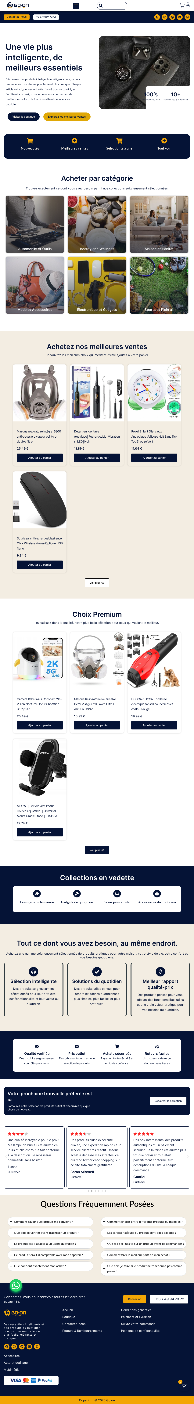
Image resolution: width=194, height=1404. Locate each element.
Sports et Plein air (159, 310)
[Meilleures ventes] (74, 141)
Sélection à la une (119, 148)
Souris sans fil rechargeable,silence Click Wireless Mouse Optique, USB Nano (40, 543)
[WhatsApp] (16, 1285)
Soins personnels (117, 902)
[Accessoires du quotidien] (157, 893)
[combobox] (112, 6)
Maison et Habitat (159, 249)
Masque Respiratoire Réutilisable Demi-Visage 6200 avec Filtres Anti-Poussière (95, 704)
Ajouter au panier (39, 457)
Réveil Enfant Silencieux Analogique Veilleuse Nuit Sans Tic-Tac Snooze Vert (154, 436)
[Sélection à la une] (119, 141)
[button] (76, 6)
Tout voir (164, 148)
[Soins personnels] (117, 893)
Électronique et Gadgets (97, 310)
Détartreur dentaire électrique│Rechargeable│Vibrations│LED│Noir (97, 436)
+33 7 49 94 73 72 (169, 1299)
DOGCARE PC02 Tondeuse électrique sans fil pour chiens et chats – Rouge (152, 704)
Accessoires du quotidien (157, 902)
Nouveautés (30, 148)
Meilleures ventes (74, 148)
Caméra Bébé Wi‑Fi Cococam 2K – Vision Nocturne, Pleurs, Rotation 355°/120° (39, 704)
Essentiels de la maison (37, 902)
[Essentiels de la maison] (37, 893)
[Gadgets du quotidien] (77, 893)
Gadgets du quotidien (77, 902)
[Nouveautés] (30, 141)
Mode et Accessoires (34, 310)
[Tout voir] (164, 141)
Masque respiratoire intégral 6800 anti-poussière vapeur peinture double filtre (39, 436)
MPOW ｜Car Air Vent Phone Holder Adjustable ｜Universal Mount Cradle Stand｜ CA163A (37, 811)
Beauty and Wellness (97, 249)
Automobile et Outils (35, 249)
